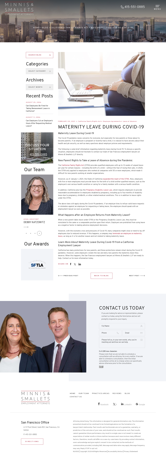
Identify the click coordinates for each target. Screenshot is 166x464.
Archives (35, 80)
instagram (80, 264)
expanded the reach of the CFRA (116, 179)
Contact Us (76, 397)
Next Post (134, 276)
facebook (70, 264)
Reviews (117, 393)
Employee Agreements (112, 121)
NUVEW (76, 452)
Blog (127, 393)
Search (50, 55)
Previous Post (71, 276)
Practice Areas (100, 393)
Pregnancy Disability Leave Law (99, 190)
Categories (37, 64)
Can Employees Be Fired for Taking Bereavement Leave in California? (38, 108)
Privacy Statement (131, 452)
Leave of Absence (130, 121)
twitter (75, 264)
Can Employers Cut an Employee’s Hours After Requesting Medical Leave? (39, 123)
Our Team (84, 393)
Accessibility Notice (115, 452)
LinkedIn (128, 405)
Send (101, 367)
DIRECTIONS (32, 442)
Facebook (104, 405)
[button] (30, 233)
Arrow (26, 227)
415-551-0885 (135, 7)
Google (142, 405)
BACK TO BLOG (101, 276)
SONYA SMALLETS (34, 222)
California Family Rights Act (89, 121)
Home (72, 393)
